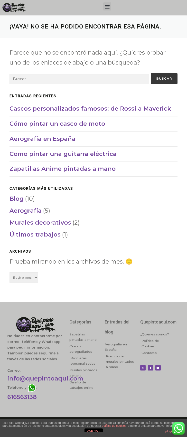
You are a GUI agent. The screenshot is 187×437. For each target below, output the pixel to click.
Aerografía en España (42, 138)
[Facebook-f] (150, 367)
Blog (16, 198)
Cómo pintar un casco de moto (57, 123)
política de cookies (114, 426)
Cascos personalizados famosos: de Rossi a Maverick (90, 108)
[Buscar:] (79, 78)
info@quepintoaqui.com (45, 378)
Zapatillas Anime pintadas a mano (62, 168)
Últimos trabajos (35, 234)
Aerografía (25, 210)
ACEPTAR (93, 430)
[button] (107, 6)
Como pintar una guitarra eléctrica (63, 153)
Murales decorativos (40, 222)
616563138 (22, 396)
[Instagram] (143, 367)
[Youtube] (158, 367)
